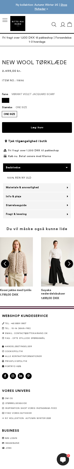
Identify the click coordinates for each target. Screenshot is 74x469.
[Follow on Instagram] (13, 376)
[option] (5, 100)
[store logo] (17, 23)
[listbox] (37, 101)
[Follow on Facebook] (5, 376)
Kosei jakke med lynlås (15, 290)
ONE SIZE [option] (9, 114)
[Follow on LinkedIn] (21, 376)
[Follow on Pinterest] (28, 376)
